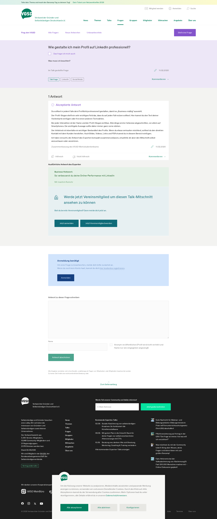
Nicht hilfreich (83, 156)
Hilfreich (59, 156)
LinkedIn (65, 79)
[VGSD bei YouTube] (41, 504)
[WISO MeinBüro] (32, 492)
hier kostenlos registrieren (112, 268)
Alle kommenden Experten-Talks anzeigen (112, 449)
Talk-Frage (54, 79)
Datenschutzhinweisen (116, 495)
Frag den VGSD (28, 32)
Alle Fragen (53, 32)
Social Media (78, 79)
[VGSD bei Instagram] (29, 504)
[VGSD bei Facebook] (22, 504)
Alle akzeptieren (74, 507)
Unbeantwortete (94, 32)
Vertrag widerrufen (30, 466)
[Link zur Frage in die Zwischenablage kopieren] (155, 70)
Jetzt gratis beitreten (156, 407)
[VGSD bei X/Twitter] (35, 504)
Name (50, 341)
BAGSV (43, 453)
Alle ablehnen (104, 507)
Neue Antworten (72, 32)
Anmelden (65, 277)
